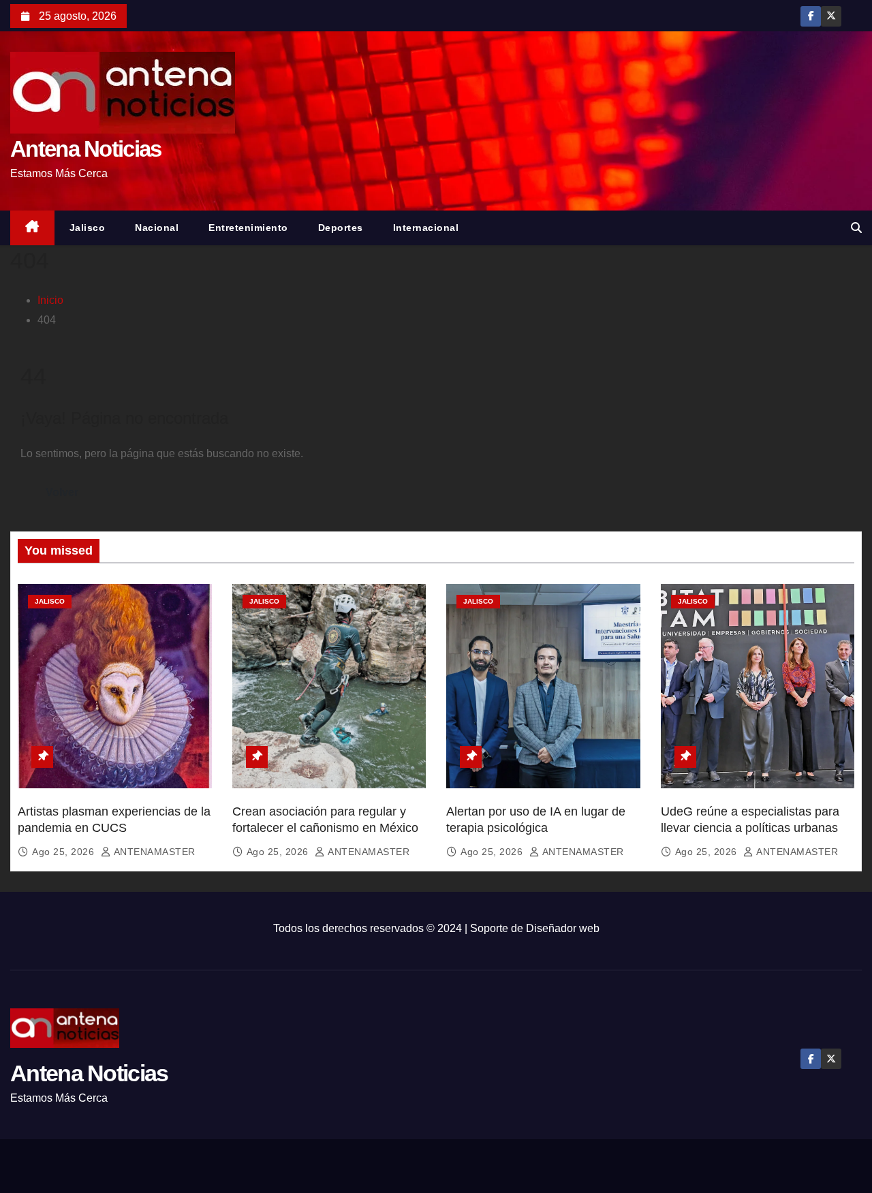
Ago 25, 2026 (64, 851)
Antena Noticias (85, 148)
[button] (856, 228)
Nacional (156, 227)
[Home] (32, 228)
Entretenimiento (248, 227)
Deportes (340, 227)
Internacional (426, 227)
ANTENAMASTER (153, 851)
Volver (62, 492)
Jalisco (87, 227)
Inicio (50, 300)
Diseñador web (563, 928)
